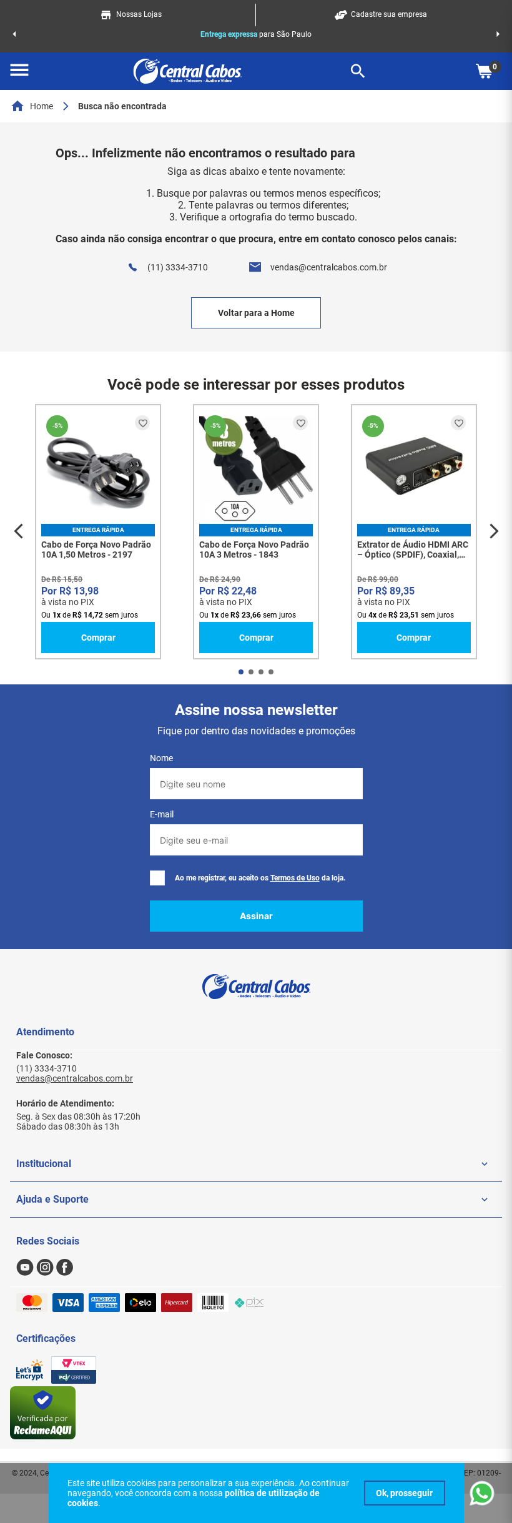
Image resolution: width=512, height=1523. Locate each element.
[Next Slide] (498, 34)
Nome (161, 758)
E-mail (162, 814)
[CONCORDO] (404, 1493)
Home (41, 106)
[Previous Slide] (14, 34)
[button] (19, 71)
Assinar (256, 915)
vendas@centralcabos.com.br (328, 267)
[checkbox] (157, 877)
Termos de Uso (295, 878)
